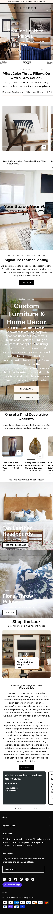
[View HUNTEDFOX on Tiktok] (10, 879)
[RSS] (33, 879)
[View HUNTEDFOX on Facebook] (16, 879)
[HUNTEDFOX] (26, 8)
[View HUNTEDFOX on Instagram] (4, 879)
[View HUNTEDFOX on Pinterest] (21, 879)
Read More (26, 767)
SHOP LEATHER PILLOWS (25, 51)
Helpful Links (8, 826)
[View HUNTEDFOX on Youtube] (27, 879)
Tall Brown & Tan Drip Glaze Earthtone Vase (12, 465)
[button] (44, 8)
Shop (4, 817)
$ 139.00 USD (13, 163)
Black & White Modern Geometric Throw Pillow (24, 161)
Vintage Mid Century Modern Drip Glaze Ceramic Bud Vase (35, 465)
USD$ (4, 893)
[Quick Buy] (44, 147)
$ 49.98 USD (36, 470)
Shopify (31, 898)
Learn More (26, 282)
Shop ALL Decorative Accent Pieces (27, 480)
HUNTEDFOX (13, 898)
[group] (26, 1)
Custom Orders (26, 397)
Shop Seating (26, 389)
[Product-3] (26, 654)
